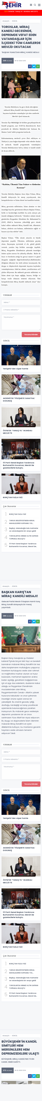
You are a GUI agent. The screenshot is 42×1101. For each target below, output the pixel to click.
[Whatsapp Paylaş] (38, 66)
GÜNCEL (14, 21)
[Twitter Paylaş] (34, 66)
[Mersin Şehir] (12, 5)
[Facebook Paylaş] (30, 66)
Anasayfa (6, 21)
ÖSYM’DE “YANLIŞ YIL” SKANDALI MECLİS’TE (21, 11)
